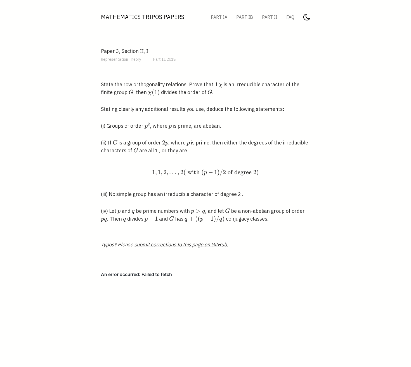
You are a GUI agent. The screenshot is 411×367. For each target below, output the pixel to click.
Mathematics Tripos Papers (142, 17)
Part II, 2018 (164, 59)
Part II (269, 17)
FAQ (290, 17)
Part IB (244, 17)
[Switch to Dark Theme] (306, 19)
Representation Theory (121, 59)
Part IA (219, 17)
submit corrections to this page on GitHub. (181, 244)
